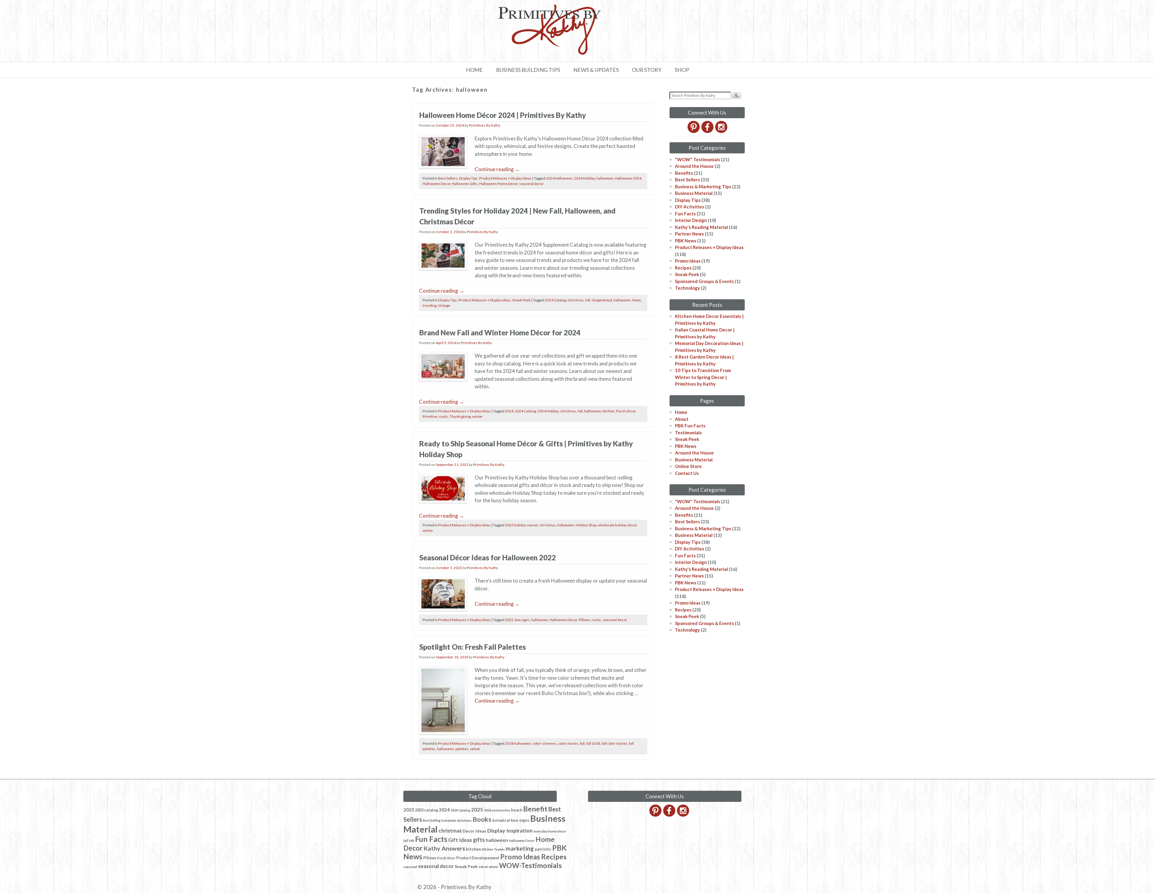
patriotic (543, 849)
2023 (408, 809)
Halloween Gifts (465, 183)
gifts (479, 839)
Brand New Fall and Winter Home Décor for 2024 (500, 332)
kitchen (608, 411)
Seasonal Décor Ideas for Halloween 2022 (487, 557)
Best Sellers (447, 178)
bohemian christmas (456, 820)
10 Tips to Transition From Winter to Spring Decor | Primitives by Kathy (703, 377)
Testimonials (688, 432)
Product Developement (477, 858)
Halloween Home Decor (498, 183)
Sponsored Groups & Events (704, 281)
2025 (477, 809)
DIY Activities (689, 206)
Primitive (430, 416)
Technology (687, 288)
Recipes (683, 267)
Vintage (444, 305)
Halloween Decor (436, 183)
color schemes (544, 743)
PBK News (685, 240)
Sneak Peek (521, 300)
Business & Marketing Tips (703, 186)
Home (474, 69)
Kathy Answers (444, 848)
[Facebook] (707, 131)
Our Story (646, 69)
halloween (604, 178)
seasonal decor (531, 183)
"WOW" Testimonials (697, 159)
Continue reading (497, 169)
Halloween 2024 (628, 178)
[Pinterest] (694, 131)
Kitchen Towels (493, 849)
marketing (520, 848)
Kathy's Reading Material (701, 227)
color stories (568, 743)
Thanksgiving (460, 416)
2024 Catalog (555, 300)
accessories (501, 810)
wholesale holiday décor (617, 525)
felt (411, 840)
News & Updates (596, 69)
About (681, 419)
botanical (501, 820)
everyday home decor (550, 831)
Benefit (535, 809)
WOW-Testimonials (530, 865)
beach (516, 810)
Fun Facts (685, 213)
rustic (443, 416)
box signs (522, 619)
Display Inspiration (510, 830)
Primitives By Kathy (484, 125)
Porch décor (626, 411)
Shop (682, 69)
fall (587, 300)
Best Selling (431, 820)
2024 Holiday (584, 178)
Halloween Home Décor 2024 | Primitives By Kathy (502, 115)
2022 (509, 619)
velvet (475, 749)
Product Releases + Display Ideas (505, 178)
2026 (487, 810)
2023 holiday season (521, 525)
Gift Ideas (460, 840)
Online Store (688, 466)
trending (429, 305)
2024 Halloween (559, 178)
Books (482, 819)
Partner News (689, 233)
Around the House (694, 166)
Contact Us (687, 473)
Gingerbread (602, 300)
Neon (636, 300)
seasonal (410, 867)
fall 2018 (593, 743)
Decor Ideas (474, 830)
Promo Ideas (688, 260)
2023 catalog (426, 810)
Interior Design (691, 220)
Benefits (684, 173)
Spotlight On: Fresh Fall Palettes (472, 646)
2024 (509, 411)
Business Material (694, 193)
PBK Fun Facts (690, 425)
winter (477, 416)
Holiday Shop (586, 525)
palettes (461, 749)
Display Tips (468, 178)
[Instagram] (721, 131)
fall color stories (614, 743)
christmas (576, 300)
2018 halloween (518, 743)
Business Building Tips (528, 69)
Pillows (584, 619)
